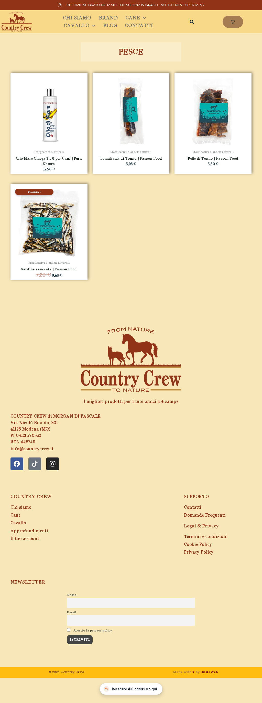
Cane (132, 18)
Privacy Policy (199, 552)
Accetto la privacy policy (92, 630)
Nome (72, 595)
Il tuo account (24, 538)
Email (71, 612)
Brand (108, 18)
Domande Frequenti (205, 515)
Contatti (139, 25)
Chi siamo (77, 18)
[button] (192, 22)
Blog (110, 25)
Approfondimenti (29, 530)
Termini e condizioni (206, 536)
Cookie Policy (198, 544)
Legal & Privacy (201, 525)
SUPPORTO (196, 496)
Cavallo (76, 25)
